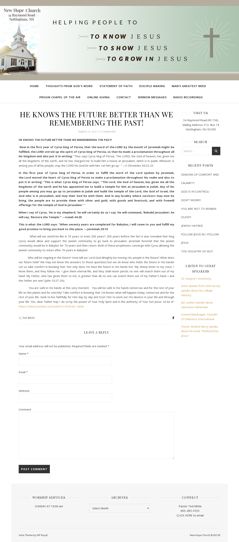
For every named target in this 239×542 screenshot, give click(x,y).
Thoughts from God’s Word (69, 86)
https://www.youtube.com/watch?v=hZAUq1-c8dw (51, 306)
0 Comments (107, 131)
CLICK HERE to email (190, 515)
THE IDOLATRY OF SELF (197, 251)
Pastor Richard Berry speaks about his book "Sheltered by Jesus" (199, 331)
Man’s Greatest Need (189, 86)
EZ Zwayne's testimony (196, 278)
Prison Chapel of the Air (59, 97)
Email (23, 372)
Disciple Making (152, 86)
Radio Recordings (188, 97)
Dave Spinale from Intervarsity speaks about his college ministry (200, 290)
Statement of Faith (116, 86)
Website (24, 391)
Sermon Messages (152, 97)
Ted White (28, 318)
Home (34, 86)
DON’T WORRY (191, 200)
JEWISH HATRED (192, 225)
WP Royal (42, 535)
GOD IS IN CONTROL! (195, 191)
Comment (25, 409)
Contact (124, 97)
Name (24, 353)
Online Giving (98, 97)
